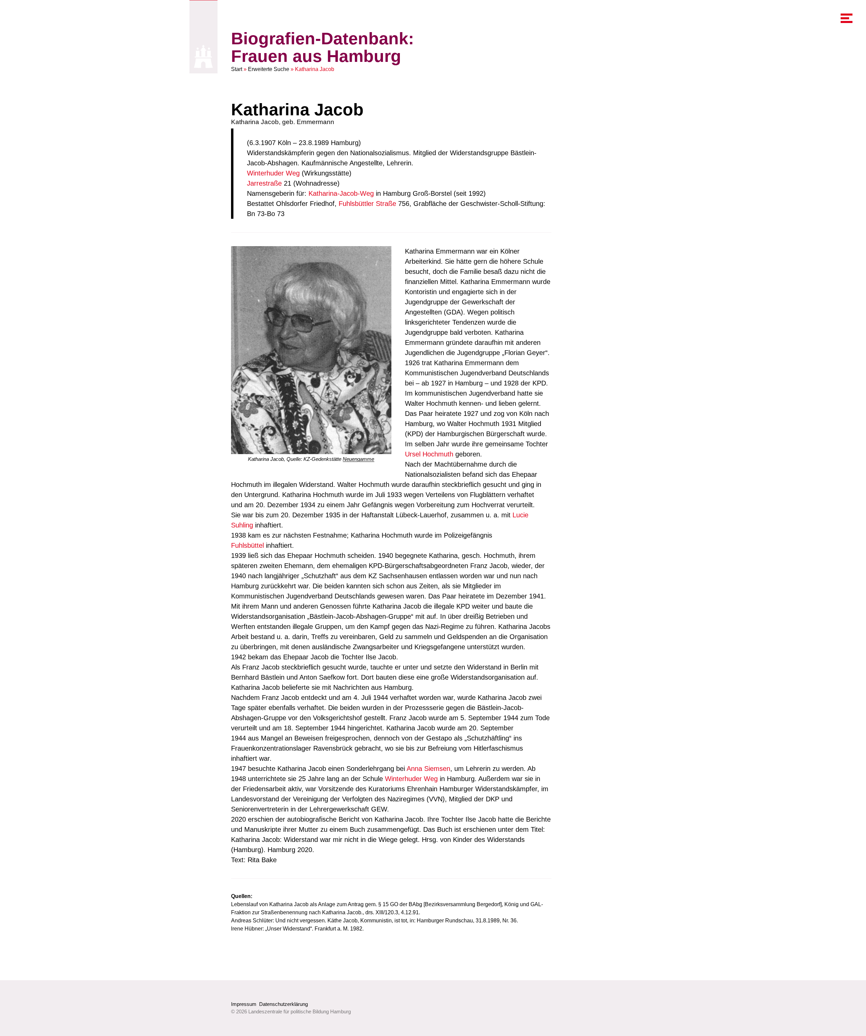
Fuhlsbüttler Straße (367, 203)
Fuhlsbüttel (247, 545)
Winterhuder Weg (273, 173)
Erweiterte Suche (268, 69)
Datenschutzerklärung (283, 1004)
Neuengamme (358, 459)
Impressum (243, 1004)
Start (236, 69)
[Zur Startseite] (203, 56)
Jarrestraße (264, 183)
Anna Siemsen (428, 768)
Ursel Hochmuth (429, 454)
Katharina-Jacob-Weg (341, 193)
